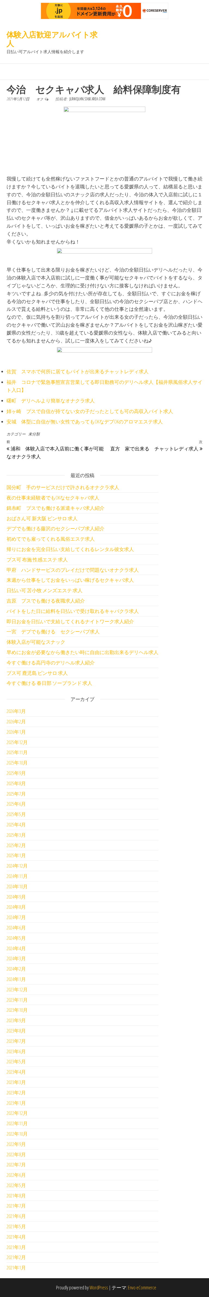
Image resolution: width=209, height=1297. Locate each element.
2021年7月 (16, 1205)
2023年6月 (16, 1051)
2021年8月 (16, 1195)
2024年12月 (17, 865)
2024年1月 (16, 979)
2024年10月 (17, 886)
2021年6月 (16, 1216)
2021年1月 (16, 1267)
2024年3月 (16, 958)
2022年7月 (16, 1164)
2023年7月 (16, 1041)
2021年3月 (16, 1247)
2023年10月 (17, 1010)
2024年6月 (16, 927)
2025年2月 (16, 845)
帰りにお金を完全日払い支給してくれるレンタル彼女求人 (70, 549)
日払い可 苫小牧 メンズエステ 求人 (44, 590)
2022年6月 (16, 1175)
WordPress (99, 1287)
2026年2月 (16, 721)
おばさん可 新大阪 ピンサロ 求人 (42, 518)
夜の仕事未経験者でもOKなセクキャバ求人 (53, 497)
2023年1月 (16, 1103)
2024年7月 (16, 917)
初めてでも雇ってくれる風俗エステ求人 (51, 538)
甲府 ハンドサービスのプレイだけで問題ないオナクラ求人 (73, 570)
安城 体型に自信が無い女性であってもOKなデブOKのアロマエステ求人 (85, 421)
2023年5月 (16, 1061)
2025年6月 (16, 804)
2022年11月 (17, 1123)
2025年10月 (17, 762)
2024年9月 (16, 896)
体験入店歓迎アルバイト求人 (52, 38)
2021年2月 (16, 1257)
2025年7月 (16, 793)
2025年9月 (16, 773)
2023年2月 (16, 1092)
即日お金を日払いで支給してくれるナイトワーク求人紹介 (70, 621)
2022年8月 (16, 1154)
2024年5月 (16, 938)
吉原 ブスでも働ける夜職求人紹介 (46, 600)
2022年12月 (17, 1113)
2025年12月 (17, 742)
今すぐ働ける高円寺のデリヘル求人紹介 (51, 662)
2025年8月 (16, 783)
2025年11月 (17, 752)
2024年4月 (16, 948)
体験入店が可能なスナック (36, 642)
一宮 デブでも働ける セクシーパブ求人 (53, 631)
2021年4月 (16, 1236)
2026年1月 (16, 732)
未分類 (34, 434)
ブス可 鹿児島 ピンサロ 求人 (37, 673)
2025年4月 (16, 824)
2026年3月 (16, 711)
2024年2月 (16, 968)
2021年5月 (16, 1226)
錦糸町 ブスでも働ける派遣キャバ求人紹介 (55, 508)
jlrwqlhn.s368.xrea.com (87, 98)
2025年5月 (16, 814)
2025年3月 (16, 835)
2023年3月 (16, 1082)
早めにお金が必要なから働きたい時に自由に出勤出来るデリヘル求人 (82, 652)
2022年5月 (16, 1185)
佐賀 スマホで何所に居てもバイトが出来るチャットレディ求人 (78, 371)
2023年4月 (16, 1072)
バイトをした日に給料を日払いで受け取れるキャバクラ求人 (73, 611)
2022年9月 (16, 1144)
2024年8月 (16, 907)
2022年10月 (17, 1133)
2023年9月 (16, 1020)
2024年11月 (17, 876)
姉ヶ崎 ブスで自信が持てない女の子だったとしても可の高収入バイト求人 (90, 411)
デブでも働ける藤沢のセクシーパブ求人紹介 (55, 528)
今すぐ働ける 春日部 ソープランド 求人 (49, 683)
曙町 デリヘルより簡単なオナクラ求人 (51, 400)
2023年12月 (17, 989)
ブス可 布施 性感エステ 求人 (37, 559)
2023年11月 (17, 1000)
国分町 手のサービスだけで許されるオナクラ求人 (63, 487)
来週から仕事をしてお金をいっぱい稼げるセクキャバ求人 (70, 580)
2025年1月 (16, 855)
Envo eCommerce (142, 1287)
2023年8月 (16, 1030)
